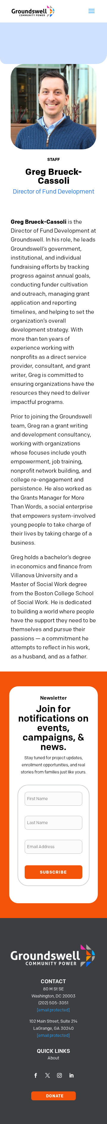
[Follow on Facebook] (35, 1075)
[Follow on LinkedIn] (71, 1075)
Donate (55, 1095)
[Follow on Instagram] (59, 1075)
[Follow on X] (47, 1075)
